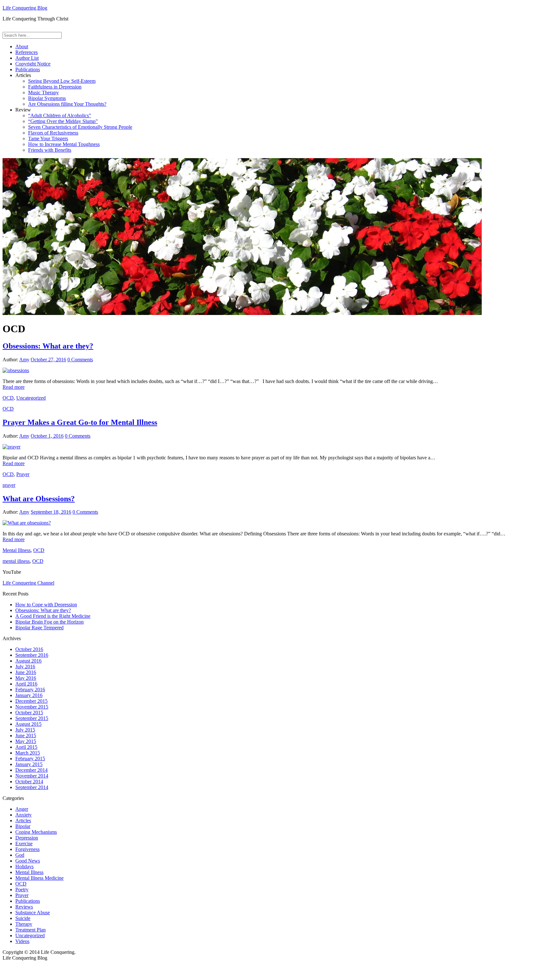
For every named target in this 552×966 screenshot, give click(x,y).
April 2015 (26, 747)
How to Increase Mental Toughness (64, 144)
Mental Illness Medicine (39, 878)
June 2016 (25, 672)
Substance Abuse (32, 912)
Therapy (23, 924)
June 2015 (25, 735)
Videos (22, 941)
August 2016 (28, 660)
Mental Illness (17, 550)
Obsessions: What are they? (48, 346)
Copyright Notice (32, 63)
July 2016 (25, 666)
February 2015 (30, 758)
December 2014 (31, 770)
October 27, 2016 (48, 359)
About (21, 46)
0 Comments (80, 359)
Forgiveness (27, 849)
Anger (21, 809)
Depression (26, 837)
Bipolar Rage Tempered (39, 627)
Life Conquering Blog (25, 8)
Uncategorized (31, 398)
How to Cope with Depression (46, 604)
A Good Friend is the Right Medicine (52, 616)
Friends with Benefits (49, 150)
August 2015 (28, 724)
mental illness (16, 561)
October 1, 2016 (47, 436)
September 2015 (31, 718)
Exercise (24, 843)
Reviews (24, 906)
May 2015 (25, 741)
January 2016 (28, 695)
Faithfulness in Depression (54, 86)
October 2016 (29, 649)
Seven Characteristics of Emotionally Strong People (80, 127)
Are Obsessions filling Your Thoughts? (67, 104)
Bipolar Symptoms (47, 98)
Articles (23, 820)
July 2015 (25, 729)
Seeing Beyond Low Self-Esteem (62, 81)
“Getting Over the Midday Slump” (63, 121)
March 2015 (27, 752)
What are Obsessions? (39, 498)
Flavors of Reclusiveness (53, 132)
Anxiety (23, 814)
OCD (8, 398)
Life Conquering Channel (28, 583)
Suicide (22, 918)
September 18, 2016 (51, 512)
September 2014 (31, 787)
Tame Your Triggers (48, 138)
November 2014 (31, 775)
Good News (27, 860)
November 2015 (31, 706)
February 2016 (30, 689)
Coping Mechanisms (36, 832)
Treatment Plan (30, 929)
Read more (14, 387)
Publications (27, 69)
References (26, 52)
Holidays (24, 866)
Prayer (22, 474)
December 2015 (31, 701)
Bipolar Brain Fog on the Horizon (49, 622)
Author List (27, 58)
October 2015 (29, 712)
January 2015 (28, 764)
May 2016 (25, 678)
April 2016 (26, 683)
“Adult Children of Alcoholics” (59, 115)
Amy (24, 359)
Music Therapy (43, 92)
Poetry (21, 889)
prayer (9, 485)
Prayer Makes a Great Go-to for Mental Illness (80, 422)
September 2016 (31, 655)
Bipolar (22, 826)
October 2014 (29, 781)
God (19, 855)
